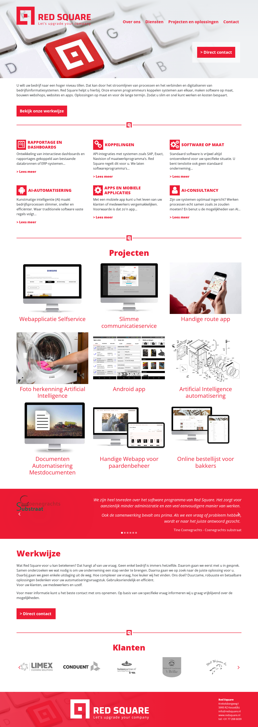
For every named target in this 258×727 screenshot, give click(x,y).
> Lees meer (26, 171)
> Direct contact (216, 52)
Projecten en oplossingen (193, 21)
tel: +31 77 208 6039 (229, 719)
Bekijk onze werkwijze (42, 111)
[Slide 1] (125, 533)
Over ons (131, 21)
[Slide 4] (133, 533)
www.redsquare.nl (229, 715)
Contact (231, 21)
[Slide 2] (127, 533)
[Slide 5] (136, 533)
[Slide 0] (122, 533)
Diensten (154, 21)
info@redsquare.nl (229, 711)
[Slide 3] (130, 533)
